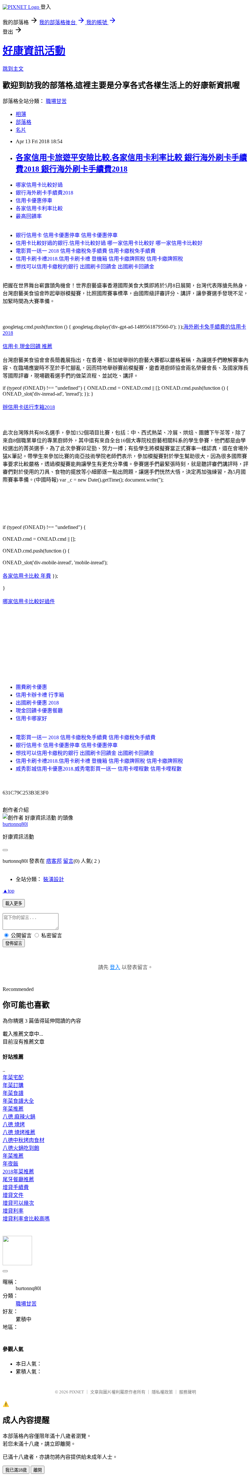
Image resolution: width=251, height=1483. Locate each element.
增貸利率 (13, 1211)
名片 (21, 130)
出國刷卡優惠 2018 (37, 703)
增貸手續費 (16, 1187)
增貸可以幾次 (18, 1203)
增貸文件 (13, 1195)
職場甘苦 (56, 101)
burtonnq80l (15, 824)
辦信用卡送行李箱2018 (29, 407)
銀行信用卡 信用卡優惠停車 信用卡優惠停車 (67, 235)
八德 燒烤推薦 (19, 1132)
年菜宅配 (13, 1077)
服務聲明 (187, 1391)
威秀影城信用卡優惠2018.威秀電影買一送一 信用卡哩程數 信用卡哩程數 (99, 769)
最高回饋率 (29, 216)
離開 (37, 1470)
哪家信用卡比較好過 (39, 185)
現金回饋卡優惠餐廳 (39, 710)
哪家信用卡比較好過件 (29, 601)
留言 (68, 861)
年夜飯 (10, 1164)
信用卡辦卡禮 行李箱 (40, 695)
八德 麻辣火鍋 (19, 1116)
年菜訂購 (13, 1085)
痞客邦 (54, 861)
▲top (8, 891)
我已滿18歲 (16, 1470)
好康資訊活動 (34, 51)
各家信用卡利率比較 (39, 208)
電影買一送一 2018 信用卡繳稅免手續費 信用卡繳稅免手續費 (86, 251)
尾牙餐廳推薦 (18, 1179)
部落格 (23, 122)
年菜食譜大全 (18, 1101)
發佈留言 (13, 943)
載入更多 (13, 903)
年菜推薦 (13, 1109)
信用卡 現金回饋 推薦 (27, 346)
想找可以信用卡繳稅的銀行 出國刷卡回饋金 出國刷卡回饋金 (85, 266)
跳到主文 (13, 69)
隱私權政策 (162, 1391)
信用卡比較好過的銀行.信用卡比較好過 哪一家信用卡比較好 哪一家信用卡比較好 (109, 243)
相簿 (21, 114)
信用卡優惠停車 (34, 200)
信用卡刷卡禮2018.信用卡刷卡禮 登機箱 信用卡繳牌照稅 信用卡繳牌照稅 (99, 259)
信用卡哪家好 (31, 718)
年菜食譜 (13, 1093)
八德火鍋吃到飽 (21, 1148)
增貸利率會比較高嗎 (26, 1218)
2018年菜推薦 (18, 1171)
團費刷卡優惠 (31, 687)
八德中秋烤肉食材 (23, 1140)
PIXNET (76, 1391)
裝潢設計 (53, 879)
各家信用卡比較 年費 (27, 576)
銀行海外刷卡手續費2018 (44, 193)
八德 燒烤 (14, 1124)
